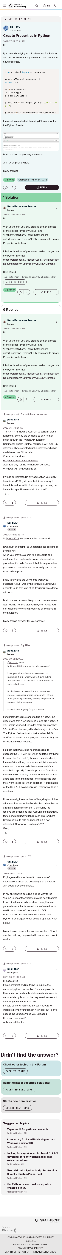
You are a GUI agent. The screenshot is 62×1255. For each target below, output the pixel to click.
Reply (43, 187)
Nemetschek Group (46, 1251)
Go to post (16, 281)
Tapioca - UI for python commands (27, 1129)
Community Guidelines (30, 1248)
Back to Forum (15, 1071)
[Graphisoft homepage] (47, 1221)
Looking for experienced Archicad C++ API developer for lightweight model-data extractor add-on (32, 1157)
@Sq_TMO (13, 662)
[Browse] (5, 5)
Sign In (56, 5)
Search (36, 5)
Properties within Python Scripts (20, 460)
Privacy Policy (21, 1244)
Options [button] (57, 18)
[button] (6, 187)
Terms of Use (39, 1244)
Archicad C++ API (15, 1164)
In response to (26, 414)
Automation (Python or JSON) (32, 179)
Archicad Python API (17, 1133)
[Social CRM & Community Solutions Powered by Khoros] (9, 1229)
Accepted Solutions (19, 1089)
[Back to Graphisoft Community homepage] (18, 5)
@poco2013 (12, 538)
